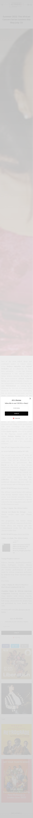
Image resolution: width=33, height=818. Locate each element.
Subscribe (17, 418)
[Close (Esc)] (30, 399)
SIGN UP (16, 413)
